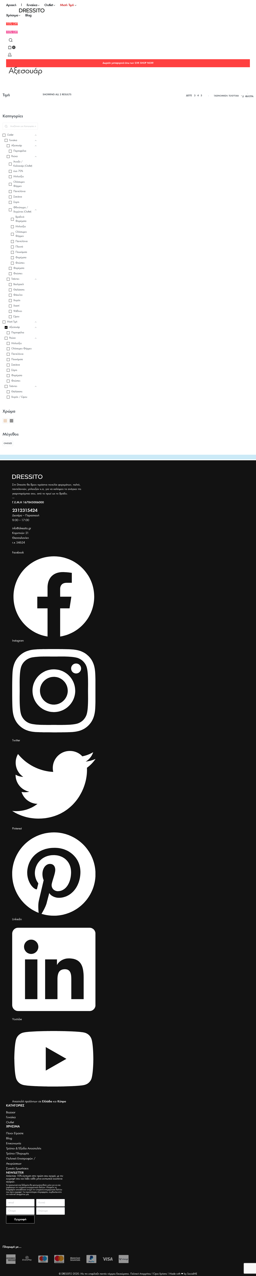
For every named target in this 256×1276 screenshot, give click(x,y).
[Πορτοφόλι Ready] (67, 140)
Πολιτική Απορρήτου (140, 1274)
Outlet (47, 169)
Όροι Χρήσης (160, 1274)
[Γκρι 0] (11, 420)
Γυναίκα (75, 169)
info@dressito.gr (21, 528)
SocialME (192, 1274)
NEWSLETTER (15, 1172)
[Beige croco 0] (5, 420)
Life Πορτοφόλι (107, 177)
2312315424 (24, 511)
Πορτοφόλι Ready (55, 177)
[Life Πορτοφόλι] (121, 140)
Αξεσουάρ (55, 169)
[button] (12, 32)
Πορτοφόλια (50, 172)
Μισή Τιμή (84, 169)
